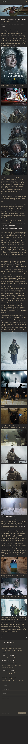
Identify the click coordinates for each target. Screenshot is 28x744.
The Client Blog (21, 526)
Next (24, 10)
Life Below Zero (17, 45)
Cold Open (5, 87)
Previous (3, 10)
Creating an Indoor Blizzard (8, 225)
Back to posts (4, 637)
